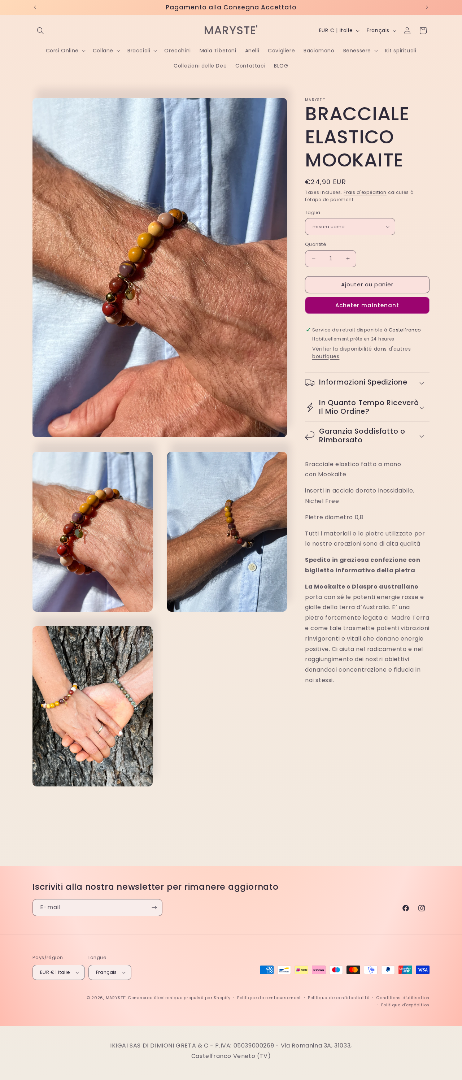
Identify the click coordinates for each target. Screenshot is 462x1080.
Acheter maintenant (367, 305)
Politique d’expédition (405, 1005)
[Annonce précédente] (35, 7)
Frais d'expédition (365, 192)
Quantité (315, 244)
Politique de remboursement (269, 998)
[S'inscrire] (154, 907)
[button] (40, 31)
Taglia (312, 212)
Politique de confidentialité (339, 998)
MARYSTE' (116, 998)
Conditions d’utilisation (403, 998)
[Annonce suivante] (427, 7)
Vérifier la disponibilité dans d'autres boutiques (361, 352)
